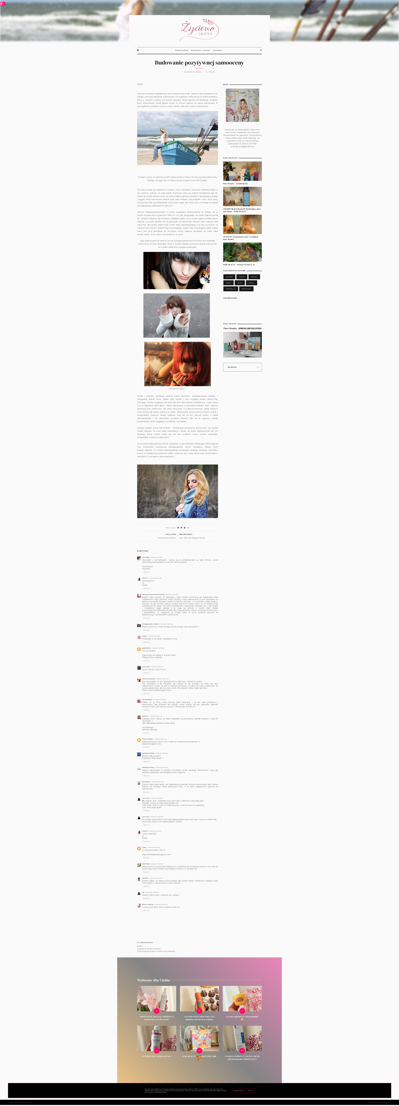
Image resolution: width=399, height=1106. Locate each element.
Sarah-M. (145, 578)
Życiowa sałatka (25, 1102)
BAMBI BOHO (146, 648)
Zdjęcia (251, 283)
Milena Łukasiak (147, 739)
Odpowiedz (146, 572)
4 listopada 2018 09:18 (156, 864)
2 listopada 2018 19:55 (161, 767)
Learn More (238, 1090)
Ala (143, 892)
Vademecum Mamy (148, 767)
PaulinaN (145, 878)
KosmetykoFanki (147, 699)
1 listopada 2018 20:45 (155, 578)
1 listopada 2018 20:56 (171, 594)
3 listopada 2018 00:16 (156, 798)
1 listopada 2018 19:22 (156, 557)
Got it (250, 1090)
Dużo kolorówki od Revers (167, 538)
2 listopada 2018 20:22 (157, 781)
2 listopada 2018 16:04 (161, 753)
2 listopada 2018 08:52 (153, 636)
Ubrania (254, 277)
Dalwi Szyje (145, 864)
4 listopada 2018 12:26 (155, 878)
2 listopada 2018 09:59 (157, 648)
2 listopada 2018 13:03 (159, 699)
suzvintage (145, 557)
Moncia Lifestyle (149, 729)
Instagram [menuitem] (217, 50)
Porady (242, 277)
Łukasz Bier (146, 666)
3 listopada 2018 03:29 (156, 816)
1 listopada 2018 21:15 (166, 624)
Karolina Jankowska (148, 679)
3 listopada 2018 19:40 (153, 847)
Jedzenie (229, 277)
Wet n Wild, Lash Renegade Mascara (192, 538)
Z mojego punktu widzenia (150, 624)
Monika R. (145, 716)
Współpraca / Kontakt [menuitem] (200, 50)
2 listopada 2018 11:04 (156, 666)
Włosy (239, 283)
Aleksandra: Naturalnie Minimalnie (153, 594)
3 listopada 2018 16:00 (154, 831)
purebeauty (246, 289)
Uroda (228, 283)
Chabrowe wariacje (148, 753)
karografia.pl (385, 1102)
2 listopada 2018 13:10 (155, 716)
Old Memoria (146, 781)
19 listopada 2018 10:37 (161, 904)
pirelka (144, 636)
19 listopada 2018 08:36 (152, 892)
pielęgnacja (230, 289)
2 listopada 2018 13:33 (159, 739)
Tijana (144, 847)
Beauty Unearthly (147, 904)
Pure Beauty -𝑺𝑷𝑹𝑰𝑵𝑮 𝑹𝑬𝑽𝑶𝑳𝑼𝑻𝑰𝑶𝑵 (243, 328)
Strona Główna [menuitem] (181, 50)
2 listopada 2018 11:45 (161, 679)
